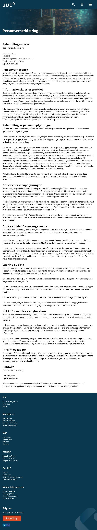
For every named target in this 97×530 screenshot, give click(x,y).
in (4, 525)
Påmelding (11, 518)
